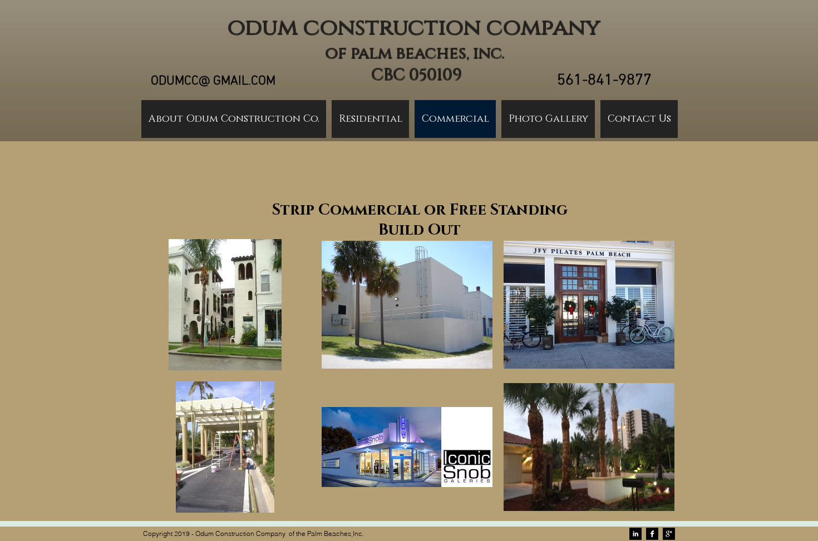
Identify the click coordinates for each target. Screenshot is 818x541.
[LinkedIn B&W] (635, 534)
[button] (225, 304)
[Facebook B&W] (652, 534)
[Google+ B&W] (669, 534)
